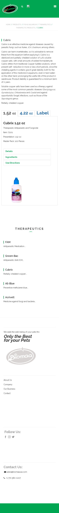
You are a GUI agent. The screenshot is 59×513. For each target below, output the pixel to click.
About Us (8, 380)
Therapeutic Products (25, 28)
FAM (7, 242)
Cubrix (9, 269)
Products (17, 25)
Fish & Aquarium (30, 25)
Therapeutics (45, 25)
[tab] (9, 113)
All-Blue (10, 283)
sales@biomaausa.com (17, 472)
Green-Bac (11, 256)
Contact (7, 393)
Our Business (9, 389)
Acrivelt (9, 297)
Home (8, 25)
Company (8, 384)
